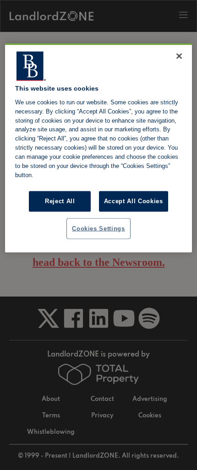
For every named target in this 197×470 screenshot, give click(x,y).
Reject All (60, 201)
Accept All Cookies (133, 201)
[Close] (179, 56)
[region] (98, 148)
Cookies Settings (98, 228)
